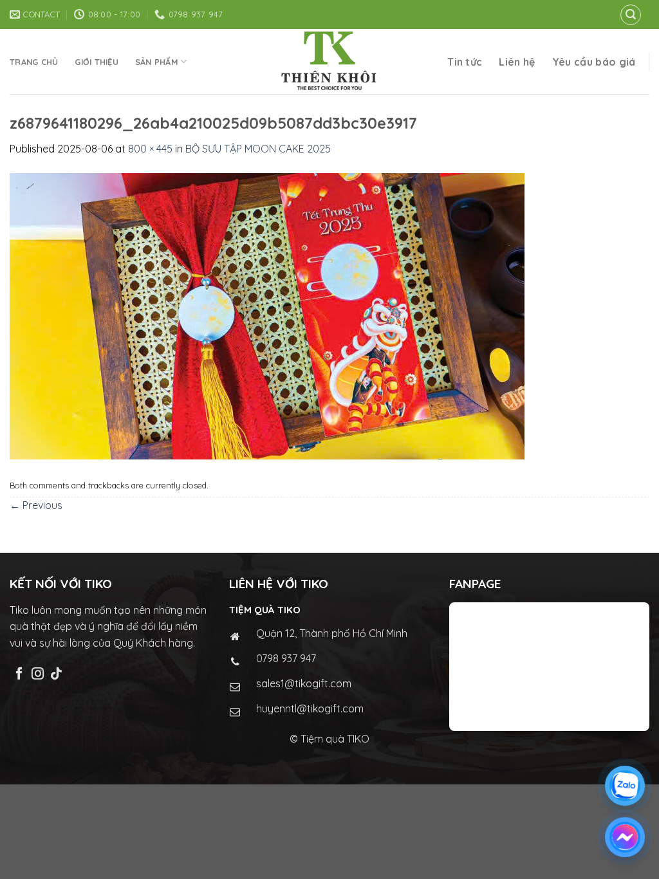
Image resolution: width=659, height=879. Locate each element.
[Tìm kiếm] (630, 15)
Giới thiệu (96, 62)
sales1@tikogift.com (303, 683)
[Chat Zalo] (625, 786)
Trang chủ (34, 62)
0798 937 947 (286, 658)
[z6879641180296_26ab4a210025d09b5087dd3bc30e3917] (267, 314)
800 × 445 (150, 148)
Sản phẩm (156, 62)
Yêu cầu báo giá (594, 61)
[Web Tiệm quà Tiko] (329, 61)
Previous (36, 505)
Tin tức (464, 61)
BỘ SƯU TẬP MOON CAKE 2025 (258, 148)
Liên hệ (517, 61)
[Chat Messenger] (625, 837)
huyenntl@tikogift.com (310, 708)
